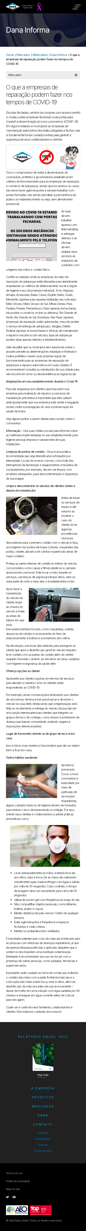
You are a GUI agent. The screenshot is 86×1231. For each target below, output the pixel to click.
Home (10, 55)
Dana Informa (58, 55)
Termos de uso (14, 1173)
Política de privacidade (18, 1181)
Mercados (23, 55)
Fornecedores (43, 1151)
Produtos (43, 1097)
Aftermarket (40, 55)
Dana (43, 1115)
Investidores (43, 1139)
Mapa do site (13, 1189)
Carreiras (43, 1133)
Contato (43, 1124)
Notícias (43, 1145)
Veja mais (43, 1074)
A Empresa (43, 1088)
